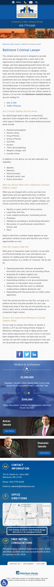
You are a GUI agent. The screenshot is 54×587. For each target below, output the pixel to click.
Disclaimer (28, 564)
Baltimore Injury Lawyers (11, 44)
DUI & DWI (12, 102)
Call (25, 2)
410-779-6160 (27, 25)
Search (36, 2)
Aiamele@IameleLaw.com (23, 486)
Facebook (19, 354)
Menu (18, 2)
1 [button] (25, 393)
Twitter (27, 354)
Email (31, 2)
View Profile (9, 431)
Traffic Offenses (14, 105)
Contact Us (14, 564)
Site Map (41, 564)
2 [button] (29, 393)
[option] (27, 382)
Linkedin (34, 354)
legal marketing (20, 580)
